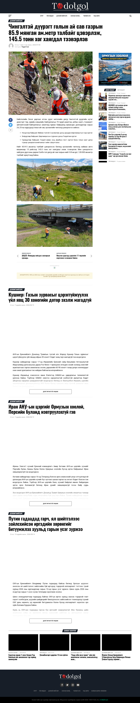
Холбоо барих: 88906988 (98, 691)
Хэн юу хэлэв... (75, 16)
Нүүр (41, 16)
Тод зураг (97, 16)
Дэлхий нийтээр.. (62, 16)
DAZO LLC (104, 700)
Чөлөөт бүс (87, 16)
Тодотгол (25, 47)
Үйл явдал (50, 16)
